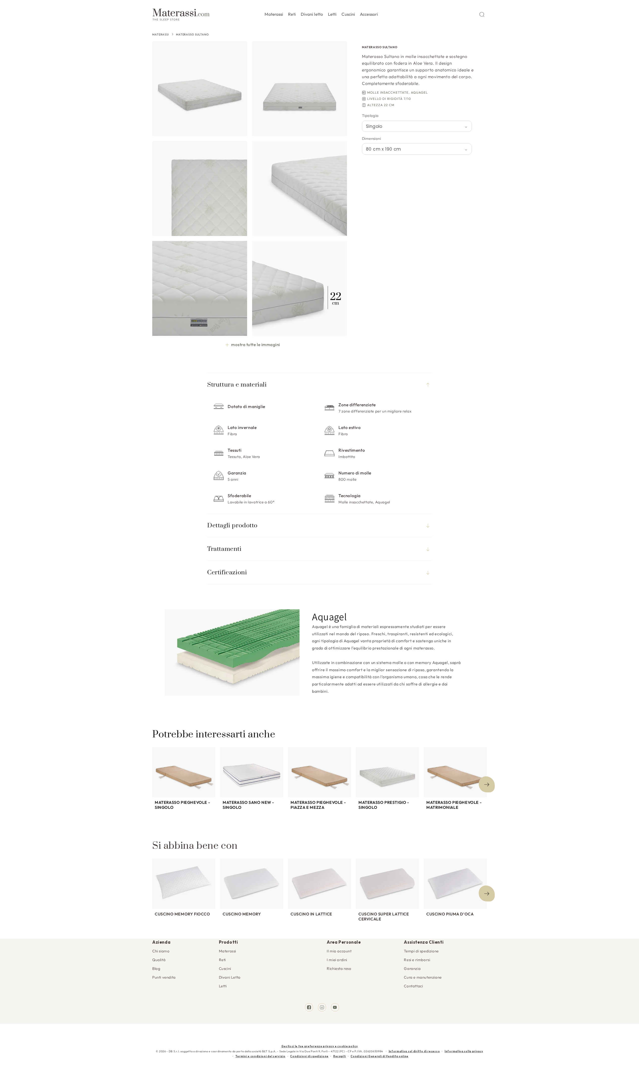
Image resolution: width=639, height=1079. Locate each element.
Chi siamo (160, 951)
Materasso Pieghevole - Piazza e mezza (318, 805)
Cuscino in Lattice (311, 913)
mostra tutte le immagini (255, 344)
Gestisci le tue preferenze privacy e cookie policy (319, 1046)
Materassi (160, 34)
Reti (222, 959)
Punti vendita (164, 977)
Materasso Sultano (192, 34)
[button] (274, 13)
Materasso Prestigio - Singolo (383, 805)
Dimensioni (371, 138)
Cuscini (225, 968)
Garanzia (412, 968)
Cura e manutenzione (423, 977)
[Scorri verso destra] (487, 784)
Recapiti (339, 1056)
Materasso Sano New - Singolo (248, 805)
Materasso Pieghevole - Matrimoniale (453, 805)
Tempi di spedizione (421, 951)
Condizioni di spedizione (309, 1056)
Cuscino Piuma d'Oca (450, 913)
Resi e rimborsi (417, 959)
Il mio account (339, 951)
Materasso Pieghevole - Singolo (182, 805)
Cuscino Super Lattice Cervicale (383, 916)
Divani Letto (230, 977)
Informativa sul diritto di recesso (414, 1051)
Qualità (158, 959)
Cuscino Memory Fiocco (182, 913)
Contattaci (413, 986)
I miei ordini (337, 959)
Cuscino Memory (242, 913)
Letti (223, 986)
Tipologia (370, 115)
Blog (156, 968)
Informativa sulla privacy (464, 1051)
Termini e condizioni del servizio (260, 1056)
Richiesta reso (339, 968)
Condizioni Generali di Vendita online (379, 1056)
